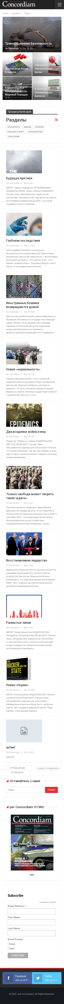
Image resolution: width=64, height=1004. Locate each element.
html (12, 944)
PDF (32, 875)
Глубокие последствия (23, 240)
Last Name (14, 928)
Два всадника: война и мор (26, 431)
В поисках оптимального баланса (44, 93)
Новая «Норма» (17, 685)
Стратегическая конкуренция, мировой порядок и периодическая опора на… (16, 94)
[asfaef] (24, 730)
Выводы (27, 127)
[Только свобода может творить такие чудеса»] (24, 477)
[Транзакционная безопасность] (32, 34)
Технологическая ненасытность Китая (45, 69)
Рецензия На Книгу (16, 132)
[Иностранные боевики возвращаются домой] (24, 286)
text (12, 948)
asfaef (10, 747)
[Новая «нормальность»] (24, 352)
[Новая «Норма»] (24, 668)
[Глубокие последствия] (24, 224)
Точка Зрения (13, 137)
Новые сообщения (47, 768)
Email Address (17, 906)
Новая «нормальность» (23, 369)
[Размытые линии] (24, 606)
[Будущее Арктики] (24, 161)
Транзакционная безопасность (28, 43)
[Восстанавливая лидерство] (24, 543)
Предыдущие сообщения (17, 768)
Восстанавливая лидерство (26, 560)
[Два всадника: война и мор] (24, 415)
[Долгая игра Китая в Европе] (17, 64)
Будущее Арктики (19, 178)
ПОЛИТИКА (39, 127)
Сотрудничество (35, 132)
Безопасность (14, 127)
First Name (14, 917)
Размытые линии (18, 622)
